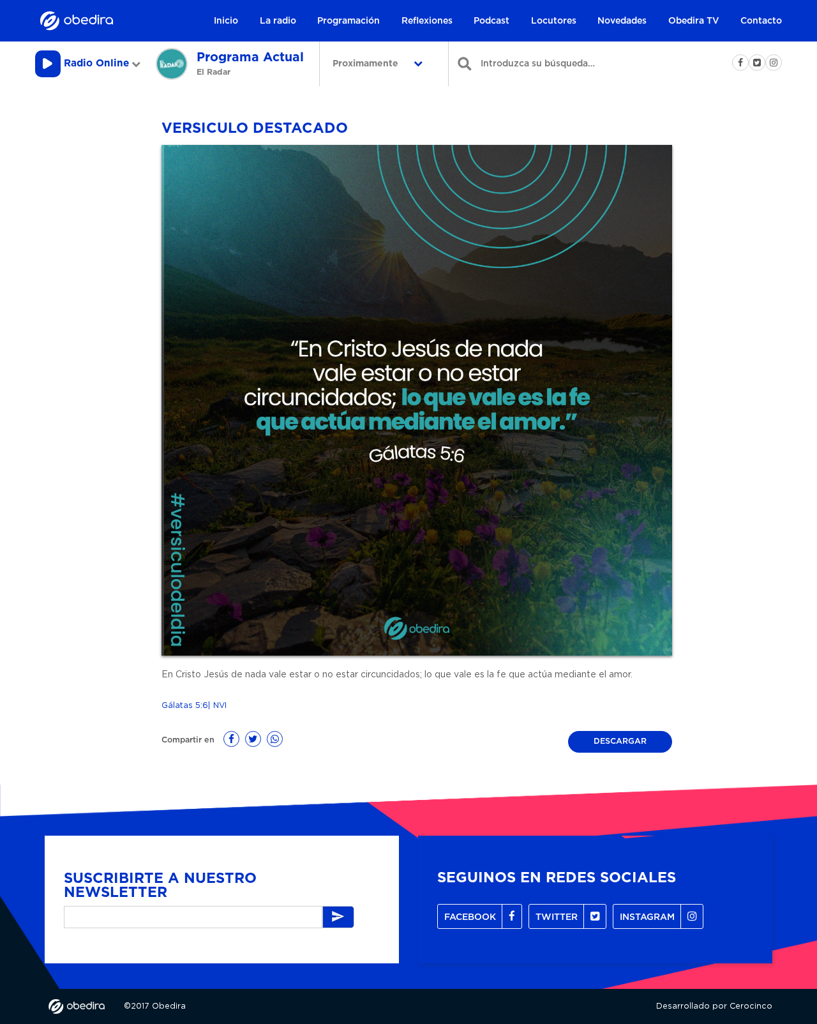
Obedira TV (693, 21)
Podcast (491, 21)
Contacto (761, 21)
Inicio (226, 21)
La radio (278, 21)
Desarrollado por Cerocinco (714, 1006)
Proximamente (367, 63)
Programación (348, 21)
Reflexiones (427, 21)
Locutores (553, 21)
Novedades (622, 21)
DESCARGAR (620, 741)
